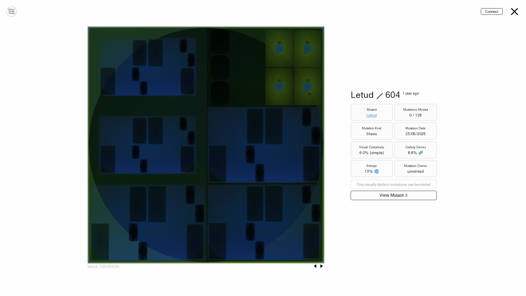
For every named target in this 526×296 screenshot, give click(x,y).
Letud (372, 115)
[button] (514, 11)
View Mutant (391, 195)
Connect (491, 12)
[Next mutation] (321, 266)
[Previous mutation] (315, 266)
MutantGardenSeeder (11, 11)
